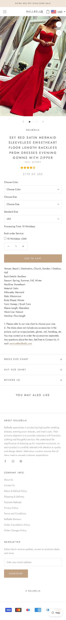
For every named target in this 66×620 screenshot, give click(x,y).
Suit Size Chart (15, 369)
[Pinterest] (21, 461)
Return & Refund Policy (15, 491)
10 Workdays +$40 (16, 238)
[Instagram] (13, 461)
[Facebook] (5, 461)
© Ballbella (33, 590)
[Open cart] (47, 11)
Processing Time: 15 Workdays (19, 226)
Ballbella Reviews (12, 519)
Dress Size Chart (16, 359)
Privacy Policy (11, 508)
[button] (28, 167)
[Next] (42, 121)
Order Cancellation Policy (17, 524)
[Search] (41, 11)
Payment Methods (12, 502)
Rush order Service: (14, 233)
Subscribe (16, 573)
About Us (8, 479)
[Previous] (23, 121)
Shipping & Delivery (14, 496)
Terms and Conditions (15, 513)
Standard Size (11, 211)
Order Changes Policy (15, 530)
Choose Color (11, 182)
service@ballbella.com (21, 343)
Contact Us (9, 485)
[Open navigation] (4, 11)
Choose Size (10, 197)
